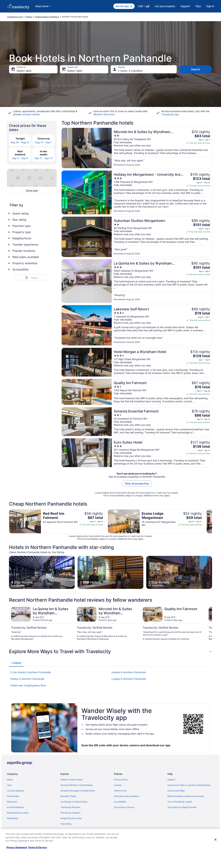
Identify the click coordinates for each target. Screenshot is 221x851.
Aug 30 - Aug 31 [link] (20, 142)
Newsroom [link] (12, 801)
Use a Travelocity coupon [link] (179, 801)
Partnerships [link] (13, 796)
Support (185, 6)
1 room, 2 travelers (130, 70)
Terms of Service (37, 847)
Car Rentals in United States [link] (74, 801)
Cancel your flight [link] (176, 790)
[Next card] (212, 521)
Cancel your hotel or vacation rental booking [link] (188, 785)
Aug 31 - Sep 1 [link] (43, 142)
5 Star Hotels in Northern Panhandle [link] (30, 672)
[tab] (16, 663)
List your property (165, 6)
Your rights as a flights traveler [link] (181, 807)
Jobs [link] (9, 785)
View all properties (136, 483)
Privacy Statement (16, 847)
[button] (110, 651)
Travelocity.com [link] (14, 16)
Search (195, 69)
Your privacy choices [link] (124, 807)
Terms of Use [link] (120, 790)
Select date (24, 70)
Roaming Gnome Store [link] (17, 812)
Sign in (210, 6)
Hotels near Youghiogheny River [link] (28, 685)
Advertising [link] (12, 818)
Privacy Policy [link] (121, 779)
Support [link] (171, 779)
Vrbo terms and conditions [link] (126, 796)
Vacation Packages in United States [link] (77, 790)
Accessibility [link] (120, 801)
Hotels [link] (29, 16)
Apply (32, 277)
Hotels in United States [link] (71, 779)
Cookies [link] (118, 785)
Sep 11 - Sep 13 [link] (43, 158)
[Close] (215, 839)
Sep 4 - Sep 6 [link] (20, 158)
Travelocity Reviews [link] (70, 807)
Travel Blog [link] (65, 823)
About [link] (10, 779)
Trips (198, 6)
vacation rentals (31, 114)
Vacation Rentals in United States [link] (76, 785)
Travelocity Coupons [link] (70, 812)
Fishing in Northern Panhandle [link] (27, 678)
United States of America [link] (47, 16)
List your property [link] (15, 790)
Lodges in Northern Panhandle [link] (129, 678)
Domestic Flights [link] (68, 796)
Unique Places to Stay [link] (71, 818)
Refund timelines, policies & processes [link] (185, 796)
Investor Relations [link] (15, 807)
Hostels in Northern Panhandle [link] (129, 672)
